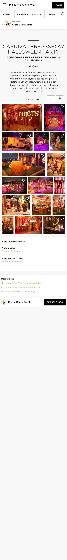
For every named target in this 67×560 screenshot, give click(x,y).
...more (39, 91)
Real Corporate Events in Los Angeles (19, 291)
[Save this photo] (39, 106)
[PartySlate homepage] (22, 5)
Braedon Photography (12, 251)
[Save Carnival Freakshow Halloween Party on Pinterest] (60, 98)
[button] (12, 251)
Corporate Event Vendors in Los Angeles (21, 283)
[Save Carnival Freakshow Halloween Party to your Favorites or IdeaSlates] (51, 98)
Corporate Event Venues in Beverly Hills (20, 287)
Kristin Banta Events (22, 24)
